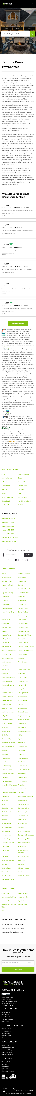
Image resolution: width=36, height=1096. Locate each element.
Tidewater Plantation (7, 1019)
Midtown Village (7, 739)
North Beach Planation (8, 1017)
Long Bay (4, 1064)
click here (12, 441)
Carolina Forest (7, 478)
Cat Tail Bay (5, 623)
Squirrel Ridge (6, 823)
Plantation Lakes (6, 1029)
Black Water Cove (23, 593)
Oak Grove (21, 750)
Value (29, 28)
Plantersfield (22, 766)
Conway (20, 478)
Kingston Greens (7, 720)
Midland (20, 735)
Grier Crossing (22, 677)
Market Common (7, 497)
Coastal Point (6, 635)
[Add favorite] (33, 214)
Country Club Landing (9, 650)
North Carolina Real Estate (9, 1003)
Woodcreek (21, 872)
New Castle (21, 743)
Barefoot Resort (23, 474)
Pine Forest (5, 762)
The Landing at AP (8, 839)
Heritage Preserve (7, 696)
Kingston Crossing (24, 716)
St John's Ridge (7, 827)
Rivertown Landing (8, 789)
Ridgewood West (7, 781)
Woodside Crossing (24, 876)
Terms (26, 1090)
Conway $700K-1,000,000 (10, 538)
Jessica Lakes (22, 708)
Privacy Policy (27, 1093)
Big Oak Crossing (7, 593)
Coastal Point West (24, 635)
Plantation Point (6, 1035)
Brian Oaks (21, 597)
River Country (22, 781)
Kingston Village (23, 720)
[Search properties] (32, 34)
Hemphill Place (23, 689)
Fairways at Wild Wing (9, 897)
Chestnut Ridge (23, 627)
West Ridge (21, 860)
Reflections (22, 773)
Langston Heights (7, 723)
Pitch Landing (6, 766)
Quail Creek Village (24, 770)
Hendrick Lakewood (8, 693)
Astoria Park (22, 577)
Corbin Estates (23, 643)
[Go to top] (31, 1085)
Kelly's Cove (5, 716)
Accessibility (20, 1090)
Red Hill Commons (8, 773)
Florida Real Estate (7, 999)
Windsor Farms (6, 868)
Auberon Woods (7, 581)
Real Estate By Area (10, 469)
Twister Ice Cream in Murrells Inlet (13, 924)
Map (6, 28)
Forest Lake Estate (24, 670)
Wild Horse (5, 864)
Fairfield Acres (22, 662)
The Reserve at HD (8, 843)
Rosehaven (5, 796)
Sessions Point (23, 800)
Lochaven (5, 727)
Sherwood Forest (23, 816)
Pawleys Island (6, 505)
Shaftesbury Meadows (9, 812)
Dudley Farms (22, 654)
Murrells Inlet (22, 497)
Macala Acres (22, 727)
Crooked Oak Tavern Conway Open (13, 932)
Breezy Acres (22, 600)
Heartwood (5, 689)
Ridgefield (5, 777)
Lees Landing (22, 723)
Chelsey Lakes (6, 627)
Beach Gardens (6, 589)
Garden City (22, 482)
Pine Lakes (5, 1038)
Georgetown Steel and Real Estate (13, 928)
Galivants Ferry (6, 482)
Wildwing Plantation (7, 1062)
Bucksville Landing (8, 612)
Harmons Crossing (8, 685)
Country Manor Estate (25, 650)
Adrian (4, 573)
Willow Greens (22, 905)
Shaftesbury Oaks (23, 812)
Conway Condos (8, 888)
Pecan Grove (6, 758)
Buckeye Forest (23, 608)
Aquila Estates (6, 577)
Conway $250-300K (8, 522)
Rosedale (21, 793)
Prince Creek (5, 1045)
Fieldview (21, 666)
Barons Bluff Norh (7, 585)
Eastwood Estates (7, 658)
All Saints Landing (24, 573)
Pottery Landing (7, 770)
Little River (21, 489)
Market (18, 28)
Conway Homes (8, 568)
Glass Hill (5, 673)
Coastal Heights (23, 631)
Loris (19, 493)
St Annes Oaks (22, 823)
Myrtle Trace (22, 739)
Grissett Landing (7, 681)
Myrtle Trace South (8, 746)
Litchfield (5, 489)
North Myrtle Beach (24, 501)
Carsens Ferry (22, 616)
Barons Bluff (22, 581)
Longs (4, 493)
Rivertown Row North (9, 793)
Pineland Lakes (23, 758)
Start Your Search (18, 323)
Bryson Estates (23, 604)
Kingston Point (23, 897)
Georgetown (6, 486)
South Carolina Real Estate (9, 1001)
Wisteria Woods (7, 872)
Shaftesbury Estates (24, 804)
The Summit (6, 846)
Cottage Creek (6, 646)
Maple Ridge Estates (24, 731)
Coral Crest (5, 643)
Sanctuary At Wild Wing (25, 796)
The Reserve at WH (24, 843)
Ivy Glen (20, 704)
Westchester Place (8, 860)
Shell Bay (5, 816)
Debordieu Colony (7, 1050)
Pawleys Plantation (7, 1052)
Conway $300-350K (8, 526)
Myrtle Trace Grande (8, 743)
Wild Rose (21, 864)
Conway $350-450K (8, 530)
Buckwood (5, 616)
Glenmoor (21, 673)
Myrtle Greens (22, 901)
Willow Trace (6, 911)
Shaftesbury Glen (7, 808)
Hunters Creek (6, 704)
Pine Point (21, 762)
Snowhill (4, 820)
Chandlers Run (23, 623)
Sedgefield (5, 800)
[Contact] (30, 1081)
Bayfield (20, 585)
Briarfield (5, 600)
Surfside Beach (23, 505)
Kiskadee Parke (6, 901)
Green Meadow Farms (8, 677)
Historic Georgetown (8, 1054)
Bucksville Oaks (23, 612)
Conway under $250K (8, 518)
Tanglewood (6, 831)
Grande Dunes (22, 486)
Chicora (4, 631)
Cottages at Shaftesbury (26, 835)
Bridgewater (6, 604)
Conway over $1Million (9, 541)
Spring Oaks (22, 820)
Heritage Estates (23, 693)
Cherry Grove (5, 1021)
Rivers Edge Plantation (9, 785)
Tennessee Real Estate (8, 1005)
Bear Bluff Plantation (25, 589)
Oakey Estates (22, 746)
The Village (5, 850)
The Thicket (22, 846)
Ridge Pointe (22, 777)
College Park (6, 639)
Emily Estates (6, 662)
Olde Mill (21, 754)
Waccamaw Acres (23, 856)
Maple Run (5, 735)
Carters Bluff (6, 620)
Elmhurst (21, 658)
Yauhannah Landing (8, 879)
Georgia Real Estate (7, 997)
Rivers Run (21, 785)
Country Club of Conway (26, 646)
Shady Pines (5, 804)
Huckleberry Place (7, 700)
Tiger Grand (5, 856)
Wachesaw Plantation (8, 1047)
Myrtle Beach (6, 501)
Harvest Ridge (22, 685)
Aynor (3, 474)
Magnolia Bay (6, 731)
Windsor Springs (23, 868)
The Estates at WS (24, 831)
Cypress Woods (6, 654)
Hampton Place (23, 681)
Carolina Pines (23, 893)
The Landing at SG (24, 839)
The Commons (6, 835)
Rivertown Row (23, 789)
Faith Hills (5, 666)
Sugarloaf (21, 827)
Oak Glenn (5, 750)
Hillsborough (22, 696)
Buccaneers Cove (7, 608)
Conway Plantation (24, 639)
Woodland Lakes (7, 876)
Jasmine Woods (7, 708)
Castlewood (22, 620)
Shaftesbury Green (24, 808)
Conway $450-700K (8, 534)
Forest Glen (5, 670)
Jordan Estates (23, 712)
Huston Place (22, 700)
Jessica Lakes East (8, 712)
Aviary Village (6, 893)
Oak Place (5, 754)
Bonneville (5, 597)
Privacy (31, 1090)
